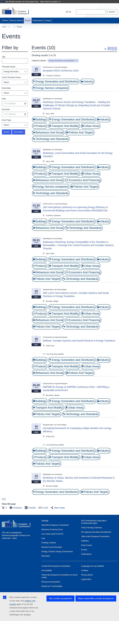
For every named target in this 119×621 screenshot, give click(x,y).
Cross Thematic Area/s (11, 77)
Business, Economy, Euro (52, 529)
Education (45, 556)
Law (43, 538)
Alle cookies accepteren (60, 598)
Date (4, 99)
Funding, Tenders (48, 543)
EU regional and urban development (96, 532)
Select (6, 82)
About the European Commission (55, 525)
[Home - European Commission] (18, 11)
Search (7, 132)
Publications (38, 20)
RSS (4, 499)
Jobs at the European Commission (95, 536)
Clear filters (18, 132)
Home (5, 20)
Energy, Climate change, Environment (57, 552)
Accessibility (46, 570)
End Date (6, 109)
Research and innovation (51, 547)
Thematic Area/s (8, 67)
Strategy (44, 521)
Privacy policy (87, 575)
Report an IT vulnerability (51, 586)
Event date (6, 88)
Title (3, 57)
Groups (48, 20)
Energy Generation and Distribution (16, 72)
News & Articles (16, 20)
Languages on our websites (92, 566)
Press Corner (86, 545)
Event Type (6, 120)
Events (28, 20)
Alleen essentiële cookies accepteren (96, 598)
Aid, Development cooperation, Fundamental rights (94, 522)
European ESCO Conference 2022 (60, 70)
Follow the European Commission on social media (59, 576)
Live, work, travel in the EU (52, 534)
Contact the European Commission (55, 566)
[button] (5, 507)
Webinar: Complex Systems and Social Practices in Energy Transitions (79, 340)
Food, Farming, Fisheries (91, 528)
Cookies (84, 570)
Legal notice (86, 579)
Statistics (85, 541)
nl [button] (70, 12)
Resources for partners (50, 582)
